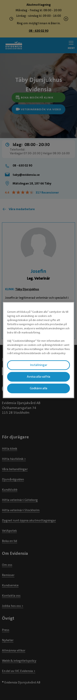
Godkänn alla (38, 388)
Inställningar (38, 365)
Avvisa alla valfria (38, 377)
